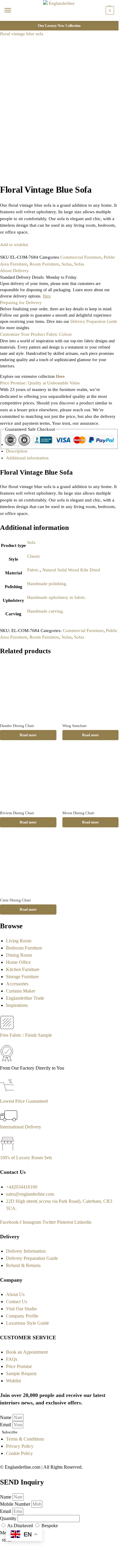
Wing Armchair (74, 725)
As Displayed (20, 1525)
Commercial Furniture (80, 257)
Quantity (9, 1518)
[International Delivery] (8, 1119)
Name (6, 1417)
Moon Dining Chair (78, 813)
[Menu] (13, 10)
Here (60, 376)
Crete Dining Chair (15, 900)
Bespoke (49, 1525)
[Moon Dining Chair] (90, 777)
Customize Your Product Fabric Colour (36, 334)
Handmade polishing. (47, 583)
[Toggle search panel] (6, 24)
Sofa (31, 542)
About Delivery (14, 270)
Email (6, 1424)
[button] (109, 10)
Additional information (27, 458)
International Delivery (20, 1126)
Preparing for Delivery (21, 302)
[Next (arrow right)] (6, 180)
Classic (33, 556)
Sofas (66, 264)
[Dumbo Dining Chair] (28, 690)
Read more (28, 735)
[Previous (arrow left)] (2, 180)
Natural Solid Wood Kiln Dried (71, 570)
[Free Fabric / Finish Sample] (7, 1027)
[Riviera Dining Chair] (28, 777)
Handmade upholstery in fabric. (56, 597)
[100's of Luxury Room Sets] (7, 1150)
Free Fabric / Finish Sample (26, 1035)
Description (16, 451)
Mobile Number (15, 1504)
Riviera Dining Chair (17, 813)
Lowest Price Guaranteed (24, 1101)
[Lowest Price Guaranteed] (8, 1093)
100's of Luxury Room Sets (26, 1157)
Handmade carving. (45, 611)
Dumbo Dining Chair (17, 725)
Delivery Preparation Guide (93, 321)
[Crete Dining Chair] (28, 864)
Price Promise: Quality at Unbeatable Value (40, 383)
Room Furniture (44, 264)
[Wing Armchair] (90, 690)
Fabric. (33, 570)
